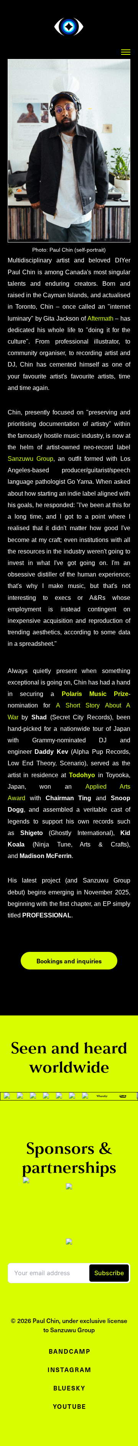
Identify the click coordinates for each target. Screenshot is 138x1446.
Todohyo (82, 775)
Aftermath (100, 318)
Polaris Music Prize (95, 694)
